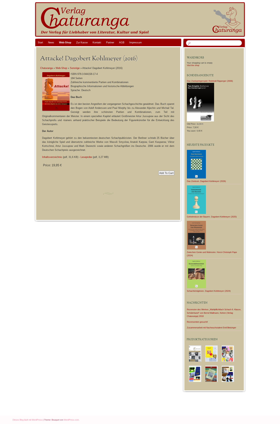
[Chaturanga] (147, 19)
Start (40, 42)
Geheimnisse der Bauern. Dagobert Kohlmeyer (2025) (212, 217)
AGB (121, 42)
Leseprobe (86, 157)
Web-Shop (65, 42)
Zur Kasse (82, 42)
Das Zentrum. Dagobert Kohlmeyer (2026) (206, 181)
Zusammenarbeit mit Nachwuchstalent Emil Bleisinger (211, 327)
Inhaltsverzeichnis (52, 157)
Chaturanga (46, 68)
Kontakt (97, 42)
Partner (110, 42)
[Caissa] (195, 353)
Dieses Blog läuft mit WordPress (27, 420)
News (51, 42)
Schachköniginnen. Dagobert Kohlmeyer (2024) (209, 291)
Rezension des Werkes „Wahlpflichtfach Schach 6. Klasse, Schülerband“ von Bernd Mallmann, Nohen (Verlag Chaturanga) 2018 (214, 312)
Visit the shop (193, 65)
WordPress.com (71, 420)
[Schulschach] (211, 374)
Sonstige (75, 68)
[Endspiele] (211, 353)
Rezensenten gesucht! (197, 322)
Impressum (135, 42)
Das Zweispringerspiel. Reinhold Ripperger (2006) (210, 81)
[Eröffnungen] (228, 353)
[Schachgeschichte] (195, 374)
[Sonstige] (228, 374)
